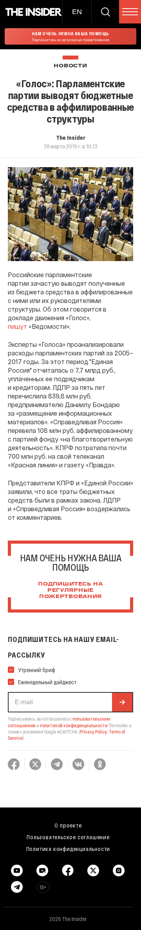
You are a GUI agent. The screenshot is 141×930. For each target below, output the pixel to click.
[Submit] (122, 702)
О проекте (67, 825)
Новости (70, 66)
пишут (17, 326)
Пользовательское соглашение (68, 836)
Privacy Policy (93, 731)
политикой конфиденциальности (74, 725)
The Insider (70, 137)
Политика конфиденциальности (68, 848)
